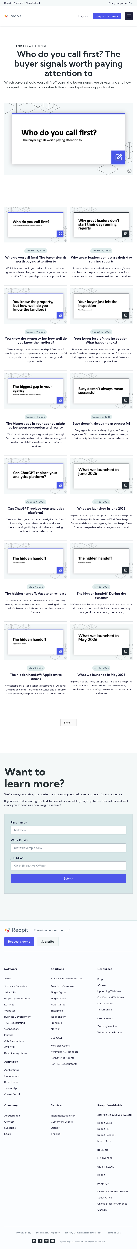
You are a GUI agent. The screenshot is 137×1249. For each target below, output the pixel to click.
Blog (100, 979)
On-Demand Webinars (110, 997)
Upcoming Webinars (109, 991)
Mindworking (105, 1157)
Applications (11, 1070)
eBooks (101, 985)
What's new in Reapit (109, 1032)
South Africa (104, 1197)
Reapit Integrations (15, 1053)
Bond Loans (11, 1082)
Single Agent (58, 992)
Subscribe (10, 1127)
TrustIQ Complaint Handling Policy (83, 1232)
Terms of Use (113, 1232)
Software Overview (15, 986)
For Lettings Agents (62, 1057)
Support (55, 1127)
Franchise (56, 1022)
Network (56, 1028)
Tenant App (11, 1088)
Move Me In (104, 1141)
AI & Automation (14, 1041)
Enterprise (57, 1010)
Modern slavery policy (48, 1232)
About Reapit (12, 1115)
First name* (19, 822)
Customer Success (62, 1121)
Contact (9, 1121)
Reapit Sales (104, 1122)
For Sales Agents (60, 1045)
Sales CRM (10, 992)
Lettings (9, 1004)
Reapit (101, 1174)
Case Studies (105, 1003)
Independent (58, 1016)
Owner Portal (12, 1094)
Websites (9, 1010)
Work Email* (19, 840)
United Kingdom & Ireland (112, 1191)
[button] (121, 3)
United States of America (112, 1203)
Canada (102, 1209)
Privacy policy (23, 1232)
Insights (8, 1035)
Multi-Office (58, 1004)
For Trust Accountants (64, 1063)
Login (7, 1133)
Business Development (17, 1016)
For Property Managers (64, 1051)
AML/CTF (10, 1047)
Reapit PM (103, 1128)
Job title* (17, 858)
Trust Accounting (14, 1022)
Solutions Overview (62, 986)
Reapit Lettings (106, 1135)
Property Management (18, 998)
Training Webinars (108, 1026)
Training (55, 1133)
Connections (11, 1028)
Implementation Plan (63, 1115)
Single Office (58, 998)
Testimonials (104, 1009)
